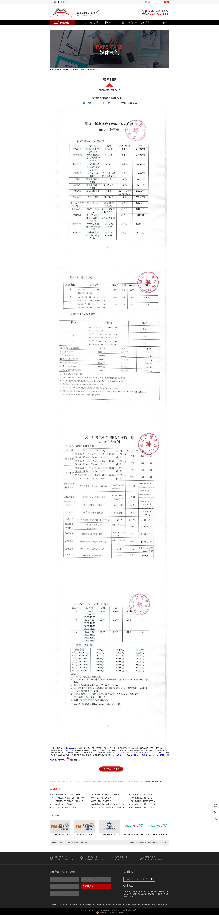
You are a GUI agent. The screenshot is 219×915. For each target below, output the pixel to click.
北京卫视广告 (119, 904)
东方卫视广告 (109, 904)
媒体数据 (159, 894)
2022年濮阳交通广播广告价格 (141, 798)
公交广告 (133, 22)
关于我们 (126, 891)
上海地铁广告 (89, 904)
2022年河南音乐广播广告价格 (102, 801)
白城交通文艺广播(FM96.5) (60, 834)
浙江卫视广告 (139, 904)
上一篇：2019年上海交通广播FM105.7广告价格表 (69, 842)
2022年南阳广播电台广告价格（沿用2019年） (68, 801)
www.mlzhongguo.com (69, 748)
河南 (108, 103)
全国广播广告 (63, 904)
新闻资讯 (136, 894)
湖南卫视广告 (149, 904)
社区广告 (120, 22)
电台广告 (164, 904)
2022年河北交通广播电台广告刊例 (64, 807)
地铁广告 (165, 891)
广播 (89, 103)
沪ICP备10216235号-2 (130, 910)
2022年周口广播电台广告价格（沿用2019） (107, 795)
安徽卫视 (157, 904)
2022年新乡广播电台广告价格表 (102, 798)
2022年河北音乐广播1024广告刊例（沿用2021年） (148, 804)
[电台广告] (111, 773)
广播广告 (107, 22)
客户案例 (129, 897)
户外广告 (145, 22)
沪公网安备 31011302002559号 (111, 913)
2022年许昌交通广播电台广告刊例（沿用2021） (69, 798)
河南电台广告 (116, 755)
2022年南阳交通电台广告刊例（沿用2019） (67, 795)
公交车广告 (127, 894)
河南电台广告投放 (158, 755)
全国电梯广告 (99, 904)
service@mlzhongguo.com (153, 781)
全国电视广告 (72, 904)
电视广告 (94, 22)
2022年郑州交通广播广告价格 (141, 795)
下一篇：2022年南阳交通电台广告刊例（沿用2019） (148, 842)
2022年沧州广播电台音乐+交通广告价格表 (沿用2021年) (108, 807)
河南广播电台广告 (143, 755)
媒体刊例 (67, 70)
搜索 (167, 2)
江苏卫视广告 (129, 904)
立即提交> (87, 886)
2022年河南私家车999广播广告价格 (143, 801)
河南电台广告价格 (129, 755)
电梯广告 (157, 891)
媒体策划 (151, 894)
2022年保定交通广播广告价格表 (142, 807)
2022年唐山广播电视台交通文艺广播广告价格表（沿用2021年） (108, 804)
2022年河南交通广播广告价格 (62, 804)
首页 (84, 22)
